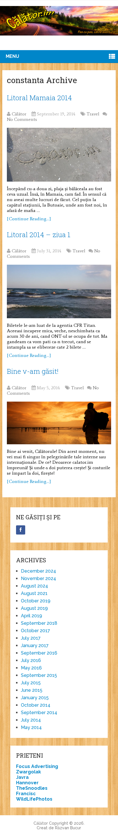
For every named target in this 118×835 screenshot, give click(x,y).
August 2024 (34, 586)
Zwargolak (28, 772)
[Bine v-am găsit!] (59, 423)
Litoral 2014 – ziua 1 (38, 234)
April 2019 (31, 615)
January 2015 (35, 697)
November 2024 (38, 578)
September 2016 (39, 653)
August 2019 (34, 608)
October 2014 (35, 705)
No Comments (22, 119)
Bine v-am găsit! (32, 371)
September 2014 (39, 712)
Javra (22, 777)
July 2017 (31, 638)
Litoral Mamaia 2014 (39, 97)
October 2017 (35, 630)
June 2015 (31, 690)
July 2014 (31, 720)
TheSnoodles (32, 788)
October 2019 (35, 601)
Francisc (26, 793)
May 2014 (31, 727)
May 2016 (31, 668)
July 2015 (31, 682)
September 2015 (39, 675)
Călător (19, 114)
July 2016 (31, 660)
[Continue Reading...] (29, 218)
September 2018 (39, 623)
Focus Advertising (37, 766)
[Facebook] (20, 530)
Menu (12, 56)
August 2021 (34, 593)
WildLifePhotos (34, 799)
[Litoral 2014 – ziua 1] (59, 291)
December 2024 (38, 571)
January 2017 (35, 645)
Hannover (27, 782)
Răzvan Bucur (68, 828)
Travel (92, 114)
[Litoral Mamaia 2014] (59, 154)
